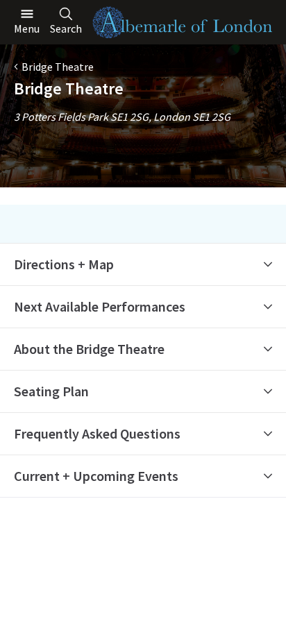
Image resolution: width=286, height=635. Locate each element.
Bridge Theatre (58, 67)
